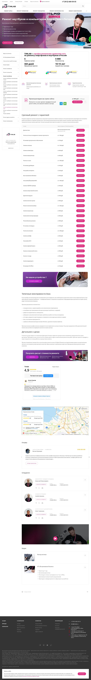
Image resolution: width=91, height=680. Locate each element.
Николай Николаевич (41, 481)
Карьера (19, 629)
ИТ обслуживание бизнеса (45, 566)
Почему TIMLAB (38, 623)
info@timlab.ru (53, 485)
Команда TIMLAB (20, 625)
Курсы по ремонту (21, 627)
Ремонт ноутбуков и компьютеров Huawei (10, 79)
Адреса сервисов (39, 631)
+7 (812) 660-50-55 (69, 2)
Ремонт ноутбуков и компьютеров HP (10, 101)
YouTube (43, 645)
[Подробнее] (85, 555)
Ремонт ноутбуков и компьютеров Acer (10, 111)
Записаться (80, 130)
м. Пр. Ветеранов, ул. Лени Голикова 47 (77, 629)
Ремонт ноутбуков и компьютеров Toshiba (10, 85)
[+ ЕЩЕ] (86, 11)
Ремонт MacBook (6, 113)
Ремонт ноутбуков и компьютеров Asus (10, 108)
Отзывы (18, 623)
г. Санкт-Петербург (75, 627)
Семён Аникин (39, 496)
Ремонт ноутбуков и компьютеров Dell (10, 104)
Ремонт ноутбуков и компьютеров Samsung (10, 92)
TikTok (50, 645)
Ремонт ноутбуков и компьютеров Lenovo (10, 98)
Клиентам (38, 620)
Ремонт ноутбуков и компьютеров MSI (10, 95)
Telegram (61, 103)
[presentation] (21, 457)
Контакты (57, 625)
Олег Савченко (39, 511)
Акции (4, 620)
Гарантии (37, 629)
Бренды (4, 623)
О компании (20, 620)
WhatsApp (64, 103)
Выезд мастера (41, 554)
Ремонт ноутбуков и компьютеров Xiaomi (10, 82)
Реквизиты (57, 623)
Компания (5, 626)
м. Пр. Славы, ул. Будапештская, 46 (79, 635)
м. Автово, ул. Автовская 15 (77, 631)
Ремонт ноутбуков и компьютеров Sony (10, 88)
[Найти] (83, 6)
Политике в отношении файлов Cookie (30, 676)
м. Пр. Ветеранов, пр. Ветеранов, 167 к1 (78, 633)
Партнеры (19, 631)
